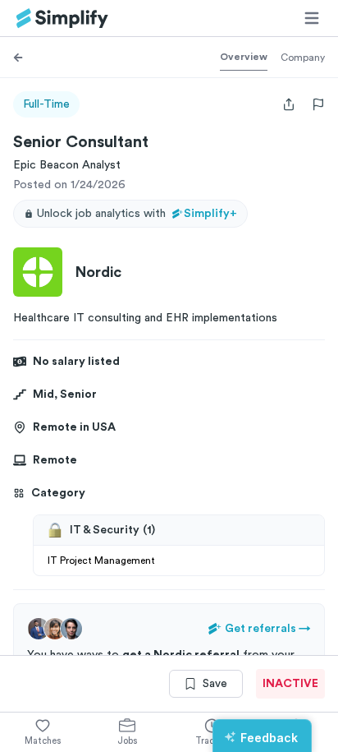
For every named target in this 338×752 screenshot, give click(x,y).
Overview (243, 57)
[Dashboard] (62, 18)
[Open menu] (312, 18)
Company (303, 57)
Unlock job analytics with (137, 213)
